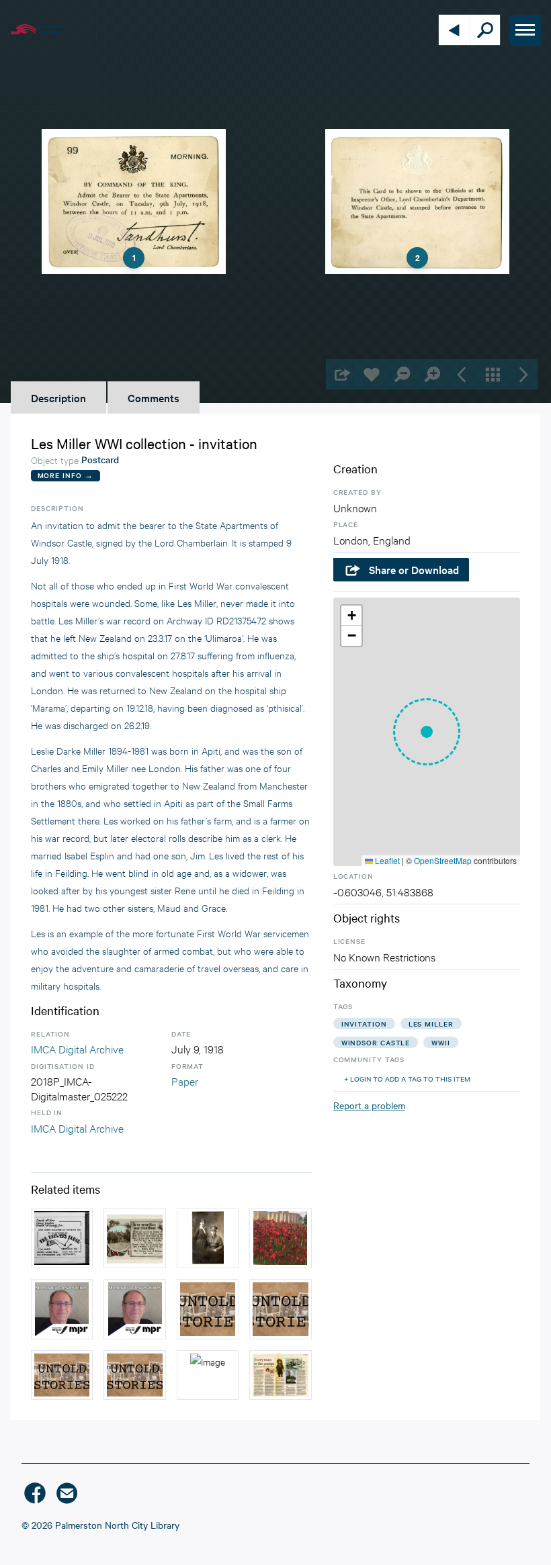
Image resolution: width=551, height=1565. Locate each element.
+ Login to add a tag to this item (407, 1079)
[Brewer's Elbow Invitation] (62, 1238)
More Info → (65, 475)
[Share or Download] (341, 374)
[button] (426, 731)
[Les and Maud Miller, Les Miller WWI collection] (208, 1238)
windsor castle (376, 1042)
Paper (184, 1081)
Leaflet (386, 860)
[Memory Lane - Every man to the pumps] (208, 1375)
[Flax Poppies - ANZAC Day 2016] (280, 1238)
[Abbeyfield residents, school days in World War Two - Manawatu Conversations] (62, 1309)
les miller (431, 1023)
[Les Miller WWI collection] (134, 1238)
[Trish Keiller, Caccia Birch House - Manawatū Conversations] (134, 1309)
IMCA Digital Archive (77, 1048)
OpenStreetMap (443, 860)
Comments (153, 397)
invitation (364, 1023)
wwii (440, 1042)
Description (58, 397)
